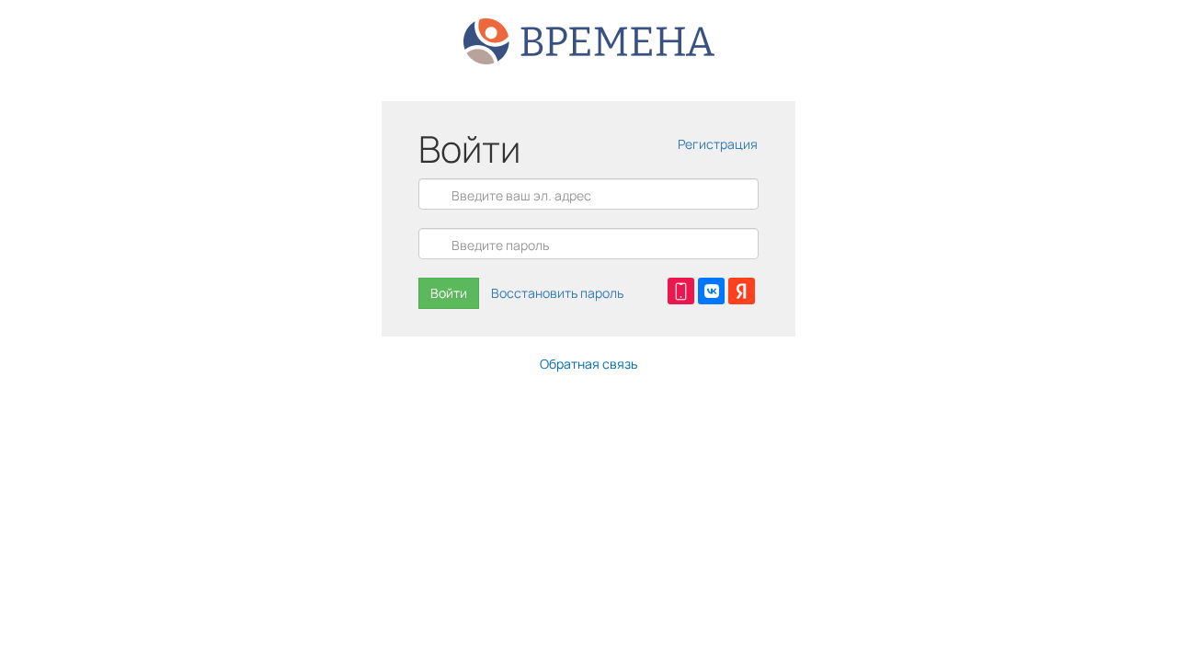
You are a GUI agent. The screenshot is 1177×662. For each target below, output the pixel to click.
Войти (448, 293)
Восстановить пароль (557, 293)
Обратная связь (588, 363)
